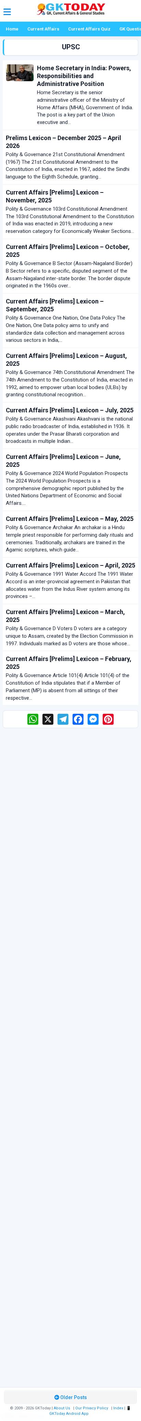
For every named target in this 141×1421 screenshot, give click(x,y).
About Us (62, 1408)
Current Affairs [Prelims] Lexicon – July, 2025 (69, 410)
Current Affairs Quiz (89, 29)
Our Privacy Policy (91, 1408)
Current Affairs (43, 29)
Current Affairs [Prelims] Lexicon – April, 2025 (70, 565)
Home (12, 29)
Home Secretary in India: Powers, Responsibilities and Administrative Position (84, 75)
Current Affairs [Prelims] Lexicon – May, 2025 (69, 518)
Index (118, 1408)
